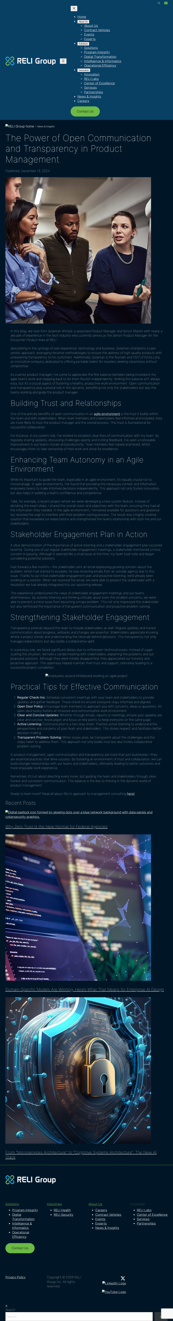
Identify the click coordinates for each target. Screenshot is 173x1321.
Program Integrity (25, 1210)
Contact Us (85, 111)
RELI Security (63, 1215)
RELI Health (62, 1210)
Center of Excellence (152, 1215)
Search (10, 1310)
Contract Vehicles (108, 1215)
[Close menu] (74, 8)
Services (143, 1219)
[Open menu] (63, 61)
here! (131, 794)
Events (100, 1219)
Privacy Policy (15, 1277)
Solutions (12, 1204)
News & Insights (46, 126)
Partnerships (146, 1223)
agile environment (107, 414)
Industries (54, 1204)
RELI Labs (144, 1210)
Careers (101, 1210)
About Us (95, 1204)
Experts (101, 1223)
